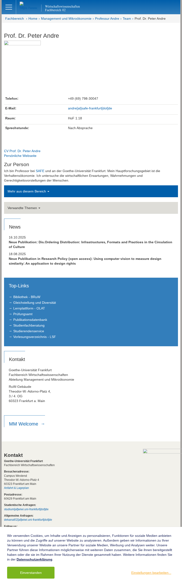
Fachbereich (14, 18)
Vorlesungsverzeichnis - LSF (34, 337)
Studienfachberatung (29, 325)
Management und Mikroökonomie (66, 18)
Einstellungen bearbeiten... (151, 573)
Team (127, 18)
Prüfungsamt (22, 314)
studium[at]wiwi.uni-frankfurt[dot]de (26, 509)
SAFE (40, 171)
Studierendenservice (28, 331)
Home (32, 18)
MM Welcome (24, 423)
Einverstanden (31, 573)
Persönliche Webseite (20, 156)
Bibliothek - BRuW (26, 297)
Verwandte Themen (23, 208)
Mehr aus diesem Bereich (27, 191)
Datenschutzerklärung (34, 559)
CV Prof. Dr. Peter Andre (22, 151)
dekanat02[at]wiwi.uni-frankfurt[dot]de (28, 519)
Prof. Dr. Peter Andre (150, 18)
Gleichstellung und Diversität (34, 302)
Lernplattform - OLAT (29, 308)
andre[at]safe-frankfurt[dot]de (90, 108)
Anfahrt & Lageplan (16, 488)
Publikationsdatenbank (30, 320)
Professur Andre (107, 18)
